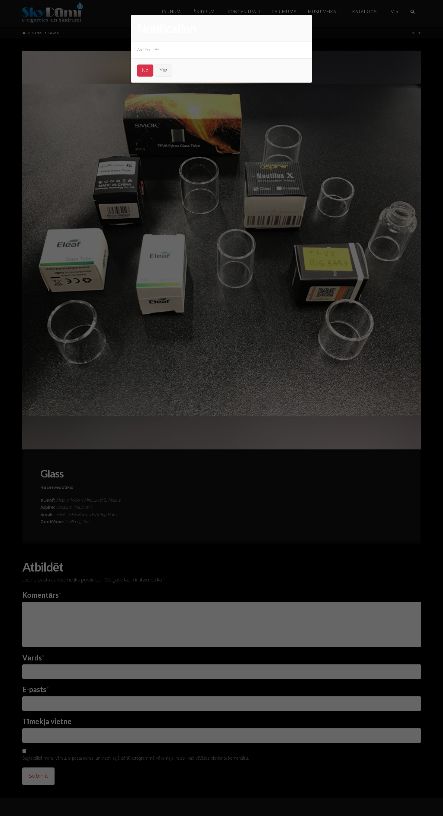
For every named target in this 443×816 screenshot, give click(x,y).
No (145, 70)
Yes (163, 70)
